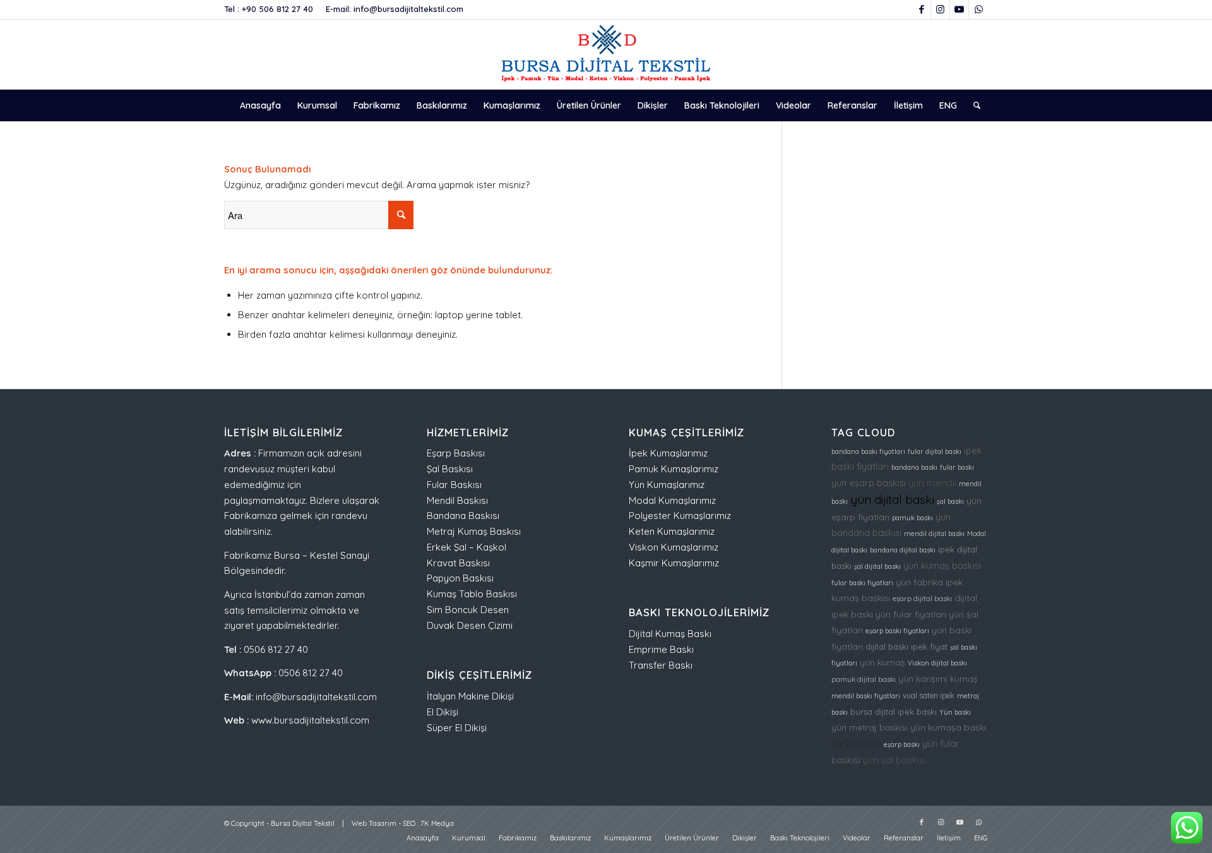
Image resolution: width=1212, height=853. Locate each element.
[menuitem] (260, 105)
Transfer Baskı (660, 665)
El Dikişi (442, 712)
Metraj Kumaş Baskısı (474, 531)
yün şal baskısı (894, 760)
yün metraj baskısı (869, 727)
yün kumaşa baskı (948, 727)
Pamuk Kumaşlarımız (673, 469)
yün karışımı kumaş (938, 678)
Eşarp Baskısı (456, 453)
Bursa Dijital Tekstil (303, 823)
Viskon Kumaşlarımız (673, 547)
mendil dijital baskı (934, 533)
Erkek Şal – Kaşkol (466, 547)
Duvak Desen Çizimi (470, 625)
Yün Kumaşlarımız (666, 485)
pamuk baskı (912, 517)
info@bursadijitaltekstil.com (408, 9)
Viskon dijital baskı (937, 663)
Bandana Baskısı (463, 516)
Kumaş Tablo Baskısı (472, 594)
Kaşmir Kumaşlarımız (674, 563)
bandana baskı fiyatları (868, 451)
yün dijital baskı (892, 499)
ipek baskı (856, 742)
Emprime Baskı (661, 649)
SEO (409, 823)
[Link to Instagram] (940, 9)
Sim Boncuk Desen (468, 610)
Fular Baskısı (454, 485)
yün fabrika (919, 581)
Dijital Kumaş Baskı (670, 634)
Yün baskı (955, 712)
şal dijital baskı (877, 566)
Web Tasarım (374, 823)
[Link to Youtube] (959, 9)
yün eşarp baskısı (868, 483)
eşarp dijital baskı (922, 598)
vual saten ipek (928, 695)
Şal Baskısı (450, 469)
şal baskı (950, 501)
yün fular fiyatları (911, 614)
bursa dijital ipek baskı (893, 712)
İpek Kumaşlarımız (668, 453)
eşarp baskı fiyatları (897, 630)
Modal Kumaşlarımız (672, 500)
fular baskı (957, 467)
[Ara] (972, 105)
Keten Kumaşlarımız (672, 531)
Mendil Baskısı (457, 500)
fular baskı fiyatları (862, 582)
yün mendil (932, 483)
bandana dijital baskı (903, 550)
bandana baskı (914, 467)
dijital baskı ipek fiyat (906, 646)
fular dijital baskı (934, 451)
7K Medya (437, 823)
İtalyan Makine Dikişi (470, 696)
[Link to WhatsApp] (978, 9)
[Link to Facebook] (921, 9)
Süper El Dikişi (457, 728)
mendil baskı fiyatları (865, 695)
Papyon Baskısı (460, 578)
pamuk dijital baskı (863, 679)
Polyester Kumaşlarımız (680, 516)
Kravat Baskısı (458, 563)
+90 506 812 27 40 (277, 9)
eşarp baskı (902, 744)
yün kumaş (882, 662)
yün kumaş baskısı (942, 565)
